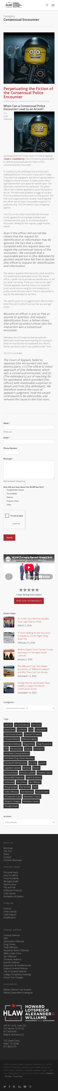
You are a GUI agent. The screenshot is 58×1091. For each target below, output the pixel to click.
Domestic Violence (12, 744)
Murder (36, 768)
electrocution (16, 748)
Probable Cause (44, 772)
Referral (9, 497)
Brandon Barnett (12, 101)
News (6, 854)
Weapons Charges (12, 801)
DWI (6, 748)
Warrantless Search (32, 796)
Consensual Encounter (28, 101)
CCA (31, 729)
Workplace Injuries (31, 801)
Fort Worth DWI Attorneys (15, 763)
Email (7, 438)
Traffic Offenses (11, 791)
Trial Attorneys (27, 791)
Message (8, 459)
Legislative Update (12, 768)
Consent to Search (33, 734)
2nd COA (8, 724)
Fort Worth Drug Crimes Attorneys (19, 758)
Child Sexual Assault (13, 734)
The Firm (8, 851)
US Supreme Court (12, 796)
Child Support (10, 914)
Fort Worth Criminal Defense (16, 753)
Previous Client (12, 501)
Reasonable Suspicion (14, 777)
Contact (7, 857)
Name (7, 423)
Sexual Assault (10, 787)
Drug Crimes (28, 744)
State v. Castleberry (14, 158)
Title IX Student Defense (15, 971)
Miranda (26, 768)
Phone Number (10, 448)
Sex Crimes (21, 782)
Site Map (8, 1076)
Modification (10, 917)
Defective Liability (29, 739)
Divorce (7, 908)
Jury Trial (32, 763)
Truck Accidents (11, 878)
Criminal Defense (42, 101)
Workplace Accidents (13, 896)
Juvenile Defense (11, 962)
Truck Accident (42, 791)
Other (8, 505)
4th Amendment (22, 724)
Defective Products (13, 890)
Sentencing (9, 782)
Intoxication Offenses (14, 941)
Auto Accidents (11, 875)
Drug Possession (44, 744)
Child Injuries (40, 729)
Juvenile (42, 763)
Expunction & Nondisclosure (17, 965)
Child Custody (10, 911)
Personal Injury (10, 772)
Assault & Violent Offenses (16, 950)
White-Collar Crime (12, 953)
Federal (28, 748)
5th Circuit (36, 724)
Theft (35, 787)
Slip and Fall (25, 787)
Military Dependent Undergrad (18, 992)
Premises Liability (27, 772)
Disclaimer (50, 1073)
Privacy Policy (18, 1076)
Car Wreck (22, 729)
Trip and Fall (9, 887)
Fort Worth (39, 748)
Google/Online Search (15, 490)
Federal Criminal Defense (16, 968)
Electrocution (10, 884)
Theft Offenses (11, 947)
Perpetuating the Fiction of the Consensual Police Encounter (28, 92)
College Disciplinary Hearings (17, 974)
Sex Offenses (10, 956)
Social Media (11, 494)
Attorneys (8, 848)
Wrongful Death (11, 806)
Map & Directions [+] (14, 1034)
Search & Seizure (33, 777)
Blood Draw (9, 729)
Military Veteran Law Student (17, 989)
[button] (53, 5)
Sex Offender (35, 782)
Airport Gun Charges (13, 977)
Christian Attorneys (13, 860)
